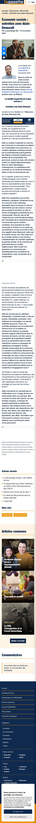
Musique (22, 769)
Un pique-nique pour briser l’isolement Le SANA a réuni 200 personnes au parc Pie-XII (18, 486)
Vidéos (5, 746)
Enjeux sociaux (19, 42)
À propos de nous (8, 693)
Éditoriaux (22, 780)
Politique (22, 755)
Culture (5, 764)
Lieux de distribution (9, 707)
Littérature (22, 767)
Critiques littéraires (10, 783)
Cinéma (6, 769)
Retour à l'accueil (17, 641)
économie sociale (20, 515)
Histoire (6, 771)
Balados (5, 742)
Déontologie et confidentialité (12, 697)
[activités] (18, 124)
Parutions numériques (9, 716)
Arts (5, 767)
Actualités (6, 728)
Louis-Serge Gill (11, 31)
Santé (21, 757)
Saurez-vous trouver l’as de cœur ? (17, 492)
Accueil (5, 11)
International (7, 739)
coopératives (7, 515)
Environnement (8, 732)
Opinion (5, 777)
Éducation (7, 755)
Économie (14, 11)
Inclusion (7, 757)
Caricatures (8, 780)
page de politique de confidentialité (17, 806)
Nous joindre (6, 711)
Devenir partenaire (8, 702)
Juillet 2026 (8, 501)
